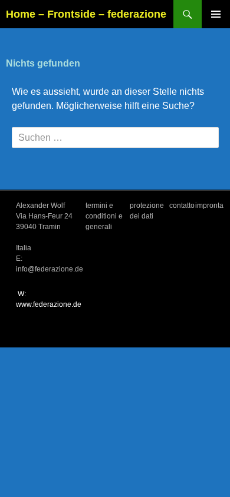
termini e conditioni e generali (104, 216)
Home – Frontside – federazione (86, 14)
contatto (182, 205)
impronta (209, 205)
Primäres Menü (216, 14)
